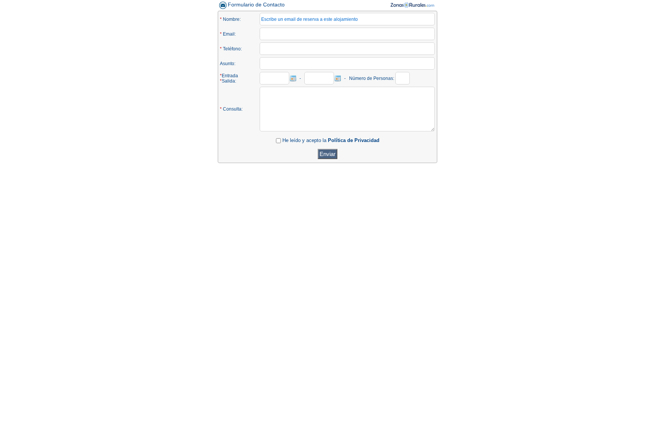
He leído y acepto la (304, 140)
